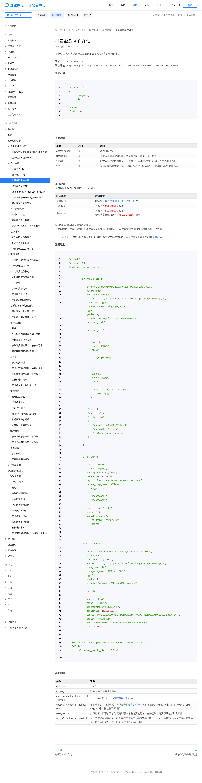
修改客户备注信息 (20, 185)
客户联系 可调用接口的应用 (119, 201)
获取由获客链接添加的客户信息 (27, 368)
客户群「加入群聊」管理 (24, 316)
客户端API (73, 14)
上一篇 (58, 749)
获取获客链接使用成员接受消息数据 (29, 533)
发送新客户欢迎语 (20, 419)
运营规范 (155, 14)
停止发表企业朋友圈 (22, 339)
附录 (180, 14)
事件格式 (16, 453)
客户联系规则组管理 (22, 203)
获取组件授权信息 (20, 493)
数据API (88, 14)
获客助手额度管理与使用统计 (26, 373)
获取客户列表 (18, 168)
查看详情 (157, 236)
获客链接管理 (18, 362)
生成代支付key (19, 510)
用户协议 (104, 771)
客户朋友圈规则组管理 (23, 351)
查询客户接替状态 (20, 242)
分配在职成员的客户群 (23, 248)
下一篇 (194, 749)
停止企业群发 (18, 407)
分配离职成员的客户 (22, 265)
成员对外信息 (14, 140)
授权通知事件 (18, 527)
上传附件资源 (14, 476)
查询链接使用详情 (20, 504)
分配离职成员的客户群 (23, 277)
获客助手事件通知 (20, 459)
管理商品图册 (14, 464)
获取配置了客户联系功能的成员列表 (29, 151)
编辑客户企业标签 (20, 220)
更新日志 (191, 14)
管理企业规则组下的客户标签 (26, 225)
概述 (10, 134)
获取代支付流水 (19, 516)
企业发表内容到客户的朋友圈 (26, 333)
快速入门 (42, 14)
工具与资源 (169, 14)
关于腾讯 (94, 771)
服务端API (57, 14)
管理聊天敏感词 (15, 470)
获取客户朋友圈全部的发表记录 (27, 345)
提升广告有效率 (19, 379)
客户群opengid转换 (22, 299)
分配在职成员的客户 (22, 237)
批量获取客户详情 (20, 180)
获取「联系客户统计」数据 (25, 436)
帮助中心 (115, 771)
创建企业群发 (18, 396)
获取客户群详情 (19, 294)
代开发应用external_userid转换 (28, 197)
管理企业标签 (18, 214)
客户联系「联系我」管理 (24, 311)
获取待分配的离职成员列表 (25, 259)
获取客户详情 (18, 174)
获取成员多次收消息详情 (24, 385)
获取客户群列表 (19, 288)
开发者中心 (37, 5)
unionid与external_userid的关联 (28, 191)
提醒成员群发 (18, 402)
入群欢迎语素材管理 (22, 425)
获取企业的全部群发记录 (24, 413)
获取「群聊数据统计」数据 (25, 442)
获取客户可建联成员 (22, 157)
